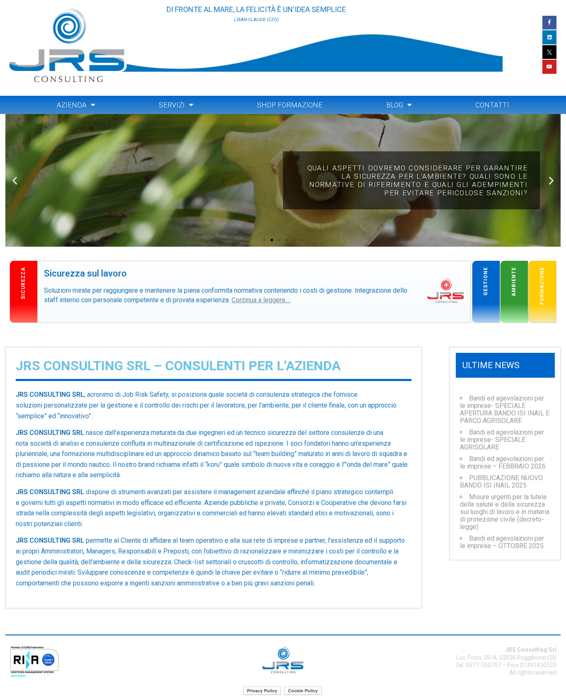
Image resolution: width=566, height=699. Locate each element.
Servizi (172, 105)
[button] (264, 240)
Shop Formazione (289, 105)
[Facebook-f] (549, 23)
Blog (394, 105)
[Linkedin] (549, 37)
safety (47, 265)
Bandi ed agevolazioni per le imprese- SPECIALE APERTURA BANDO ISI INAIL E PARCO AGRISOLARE (504, 409)
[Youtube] (549, 67)
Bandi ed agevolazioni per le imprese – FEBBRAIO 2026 (503, 462)
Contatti (492, 105)
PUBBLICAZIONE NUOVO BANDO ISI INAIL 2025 (501, 481)
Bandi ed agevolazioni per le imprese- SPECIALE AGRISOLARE (502, 439)
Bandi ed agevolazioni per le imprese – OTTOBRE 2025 (502, 542)
